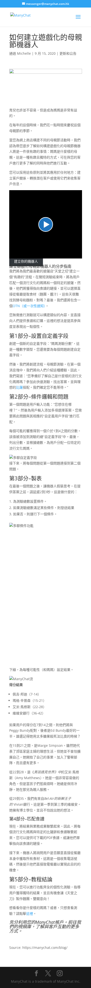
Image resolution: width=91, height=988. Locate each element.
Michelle (24, 53)
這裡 (29, 913)
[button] (45, 224)
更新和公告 (67, 53)
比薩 (19, 387)
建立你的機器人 (26, 261)
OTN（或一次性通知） (29, 305)
